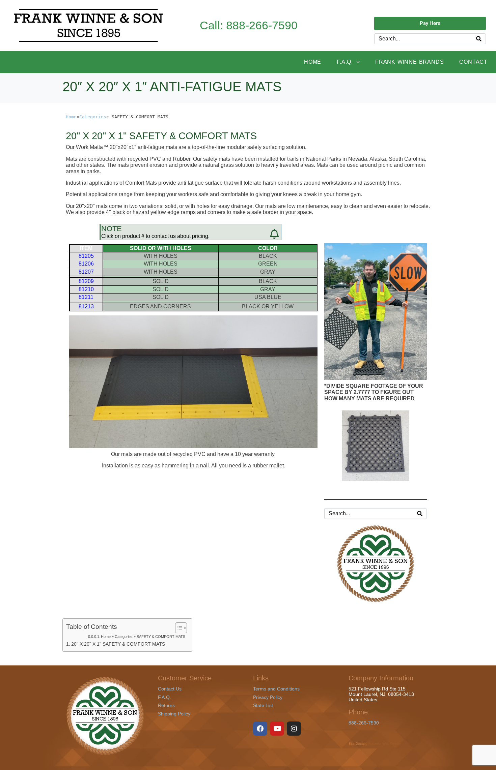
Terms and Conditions (276, 688)
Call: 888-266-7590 (249, 25)
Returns (166, 705)
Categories (92, 116)
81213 (86, 306)
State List (263, 705)
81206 (86, 264)
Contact (473, 62)
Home (312, 62)
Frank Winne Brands (409, 62)
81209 (86, 281)
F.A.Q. (345, 62)
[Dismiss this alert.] (274, 234)
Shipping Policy (174, 713)
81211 (86, 297)
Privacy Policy (267, 697)
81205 (86, 256)
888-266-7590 (364, 723)
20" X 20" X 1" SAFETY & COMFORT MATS (118, 644)
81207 (86, 272)
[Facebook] (260, 728)
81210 (86, 289)
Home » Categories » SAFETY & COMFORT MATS (143, 637)
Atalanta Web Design (384, 743)
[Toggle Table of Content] (177, 628)
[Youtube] (277, 728)
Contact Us (170, 688)
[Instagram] (294, 728)
